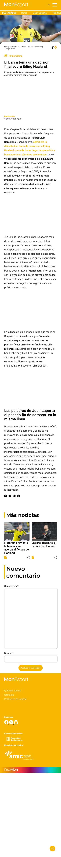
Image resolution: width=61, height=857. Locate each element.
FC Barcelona (15, 56)
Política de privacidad (15, 699)
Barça (24, 13)
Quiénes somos (12, 690)
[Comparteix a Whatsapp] (14, 496)
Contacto (9, 694)
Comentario (11, 586)
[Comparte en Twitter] (5, 496)
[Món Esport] (14, 9)
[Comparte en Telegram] (18, 496)
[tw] (11, 723)
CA (49, 4)
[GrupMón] (30, 770)
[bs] (16, 723)
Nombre (8, 653)
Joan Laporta (40, 13)
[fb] (6, 723)
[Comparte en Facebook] (10, 496)
